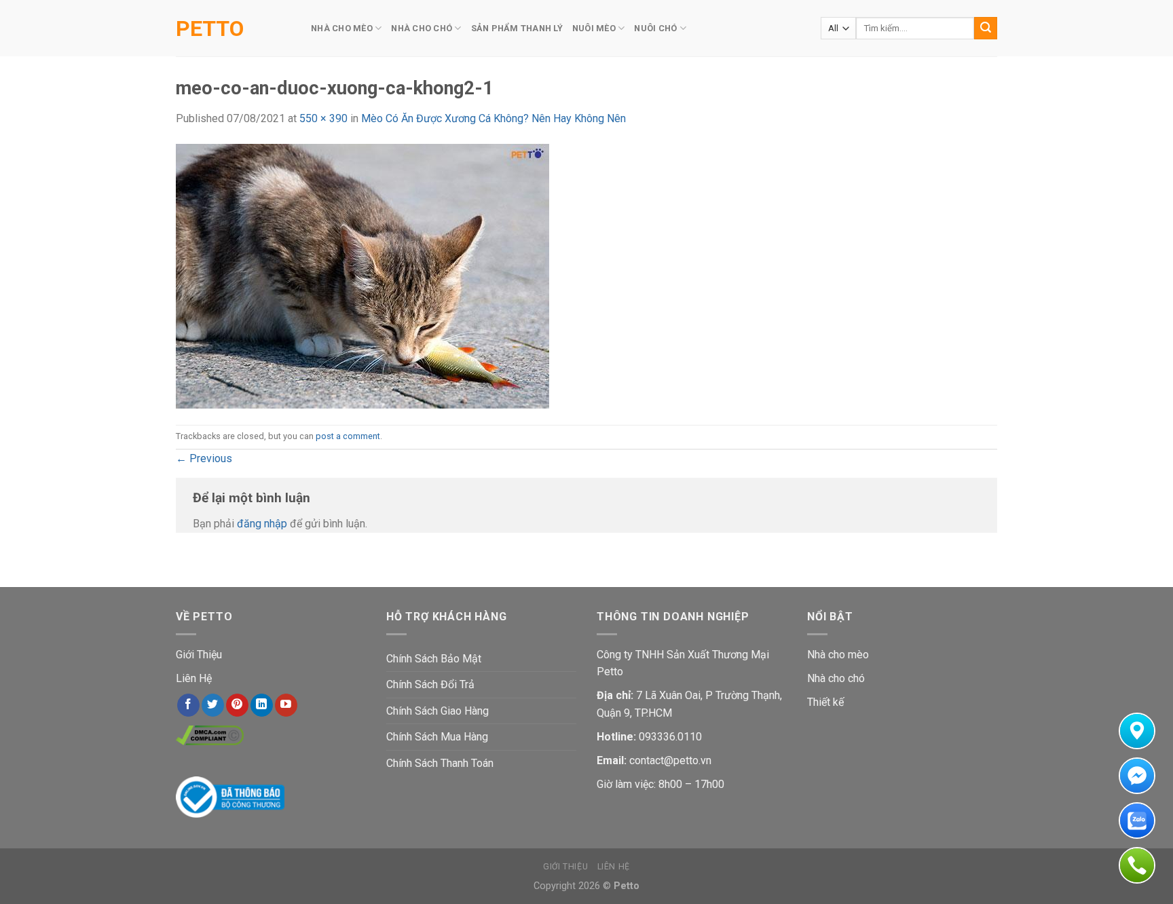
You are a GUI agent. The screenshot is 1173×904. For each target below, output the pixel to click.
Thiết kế (825, 702)
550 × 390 (323, 118)
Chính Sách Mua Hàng (437, 736)
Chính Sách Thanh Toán (440, 763)
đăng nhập (262, 523)
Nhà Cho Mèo (342, 28)
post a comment (348, 436)
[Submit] (985, 28)
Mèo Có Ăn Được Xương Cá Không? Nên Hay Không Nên (493, 118)
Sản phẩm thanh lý (517, 28)
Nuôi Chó (655, 28)
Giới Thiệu (199, 654)
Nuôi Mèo (594, 28)
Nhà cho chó (836, 678)
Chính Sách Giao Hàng (437, 710)
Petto (210, 28)
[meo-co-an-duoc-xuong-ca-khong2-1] (362, 275)
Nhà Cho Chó (421, 28)
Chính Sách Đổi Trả (430, 684)
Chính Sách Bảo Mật (433, 658)
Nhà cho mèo (838, 654)
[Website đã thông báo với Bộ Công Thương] (230, 796)
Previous (204, 458)
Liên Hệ (194, 678)
